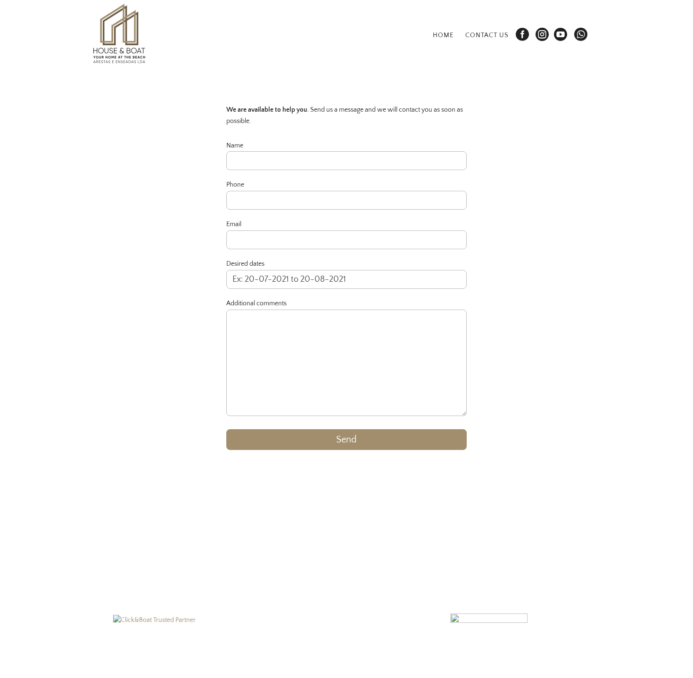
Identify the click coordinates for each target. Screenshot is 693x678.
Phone (235, 184)
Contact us (487, 35)
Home (443, 35)
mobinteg (331, 662)
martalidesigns (295, 662)
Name (234, 145)
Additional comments (256, 303)
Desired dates (245, 264)
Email (233, 224)
